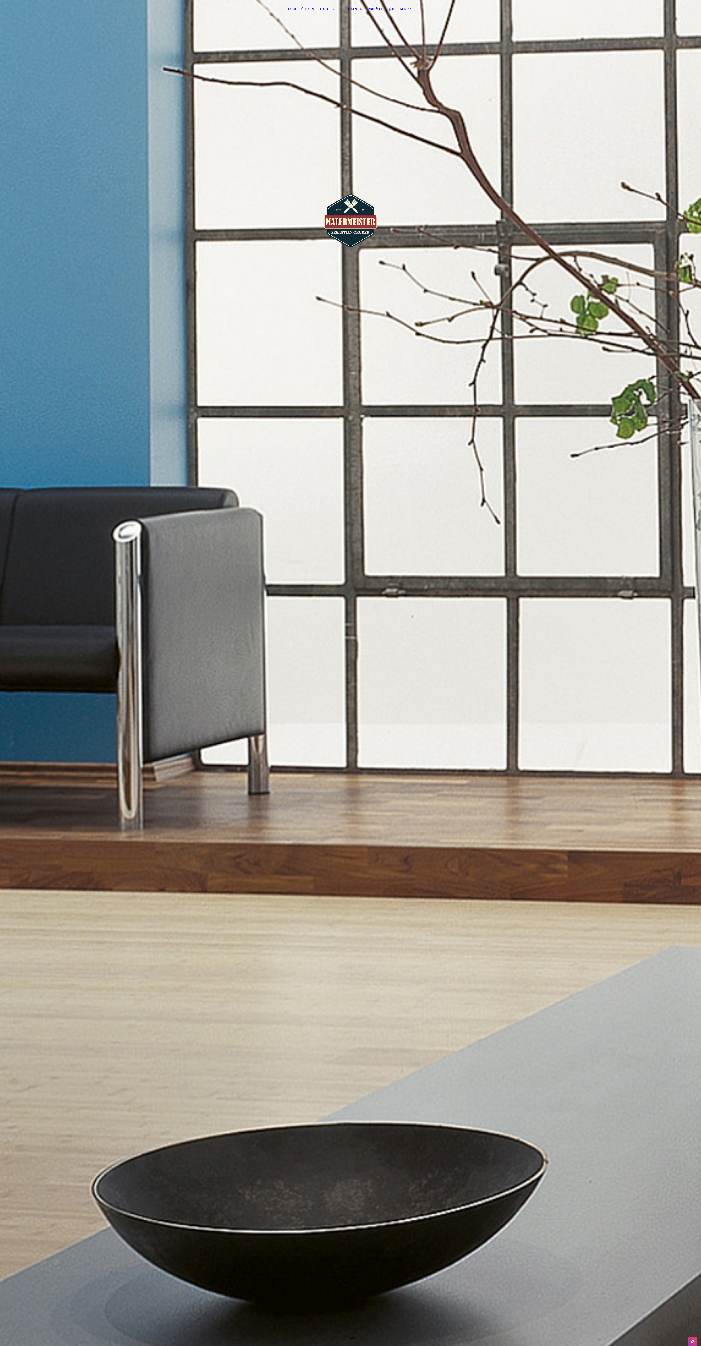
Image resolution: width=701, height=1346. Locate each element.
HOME (292, 9)
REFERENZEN (353, 9)
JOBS (392, 9)
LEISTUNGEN (329, 9)
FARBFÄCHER (376, 9)
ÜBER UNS (308, 9)
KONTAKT (406, 9)
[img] (350, 673)
